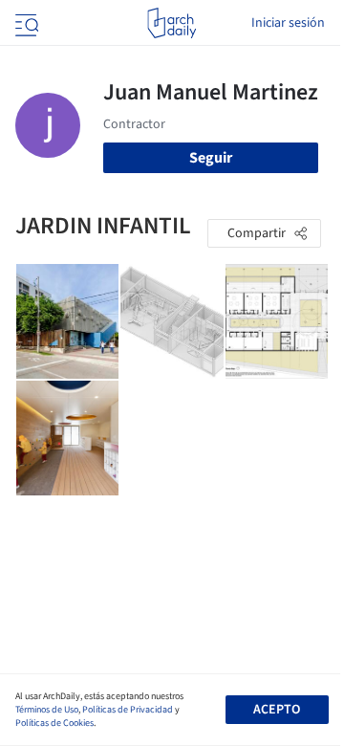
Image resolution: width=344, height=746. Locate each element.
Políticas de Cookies (54, 723)
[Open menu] (24, 23)
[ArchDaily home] (171, 23)
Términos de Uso (46, 709)
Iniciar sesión (288, 23)
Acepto (276, 709)
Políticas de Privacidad (127, 709)
